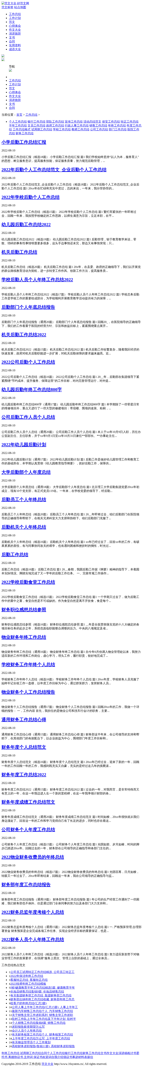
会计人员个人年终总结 (27, 1030)
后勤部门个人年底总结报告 (28, 307)
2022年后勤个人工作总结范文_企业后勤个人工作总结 (54, 169)
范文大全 (47, 1063)
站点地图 (20, 7)
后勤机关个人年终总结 (23, 527)
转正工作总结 (130, 121)
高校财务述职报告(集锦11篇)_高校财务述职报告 (43, 1046)
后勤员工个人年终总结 (23, 499)
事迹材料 (78, 1057)
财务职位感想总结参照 (23, 609)
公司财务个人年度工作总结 (28, 829)
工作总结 (15, 14)
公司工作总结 (99, 129)
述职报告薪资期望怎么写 (28, 1026)
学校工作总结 (62, 129)
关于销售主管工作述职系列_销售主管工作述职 (42, 1015)
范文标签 (7, 7)
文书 (12, 37)
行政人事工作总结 (77, 125)
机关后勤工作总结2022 (23, 334)
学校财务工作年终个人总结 (28, 664)
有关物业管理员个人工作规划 (31, 1042)
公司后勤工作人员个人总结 (28, 417)
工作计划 (15, 18)
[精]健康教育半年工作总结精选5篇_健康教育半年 (42, 987)
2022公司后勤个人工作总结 (28, 362)
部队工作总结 (55, 121)
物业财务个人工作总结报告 (28, 692)
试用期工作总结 (41, 129)
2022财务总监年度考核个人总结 (32, 912)
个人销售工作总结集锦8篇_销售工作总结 (39, 1022)
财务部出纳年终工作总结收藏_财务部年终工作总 (42, 999)
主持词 (28, 1057)
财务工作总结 (25, 133)
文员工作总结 (36, 125)
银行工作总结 (36, 121)
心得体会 (15, 25)
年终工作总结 (117, 125)
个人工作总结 (18, 121)
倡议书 (67, 1057)
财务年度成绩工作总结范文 (28, 802)
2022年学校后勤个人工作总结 (30, 197)
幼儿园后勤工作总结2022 (26, 224)
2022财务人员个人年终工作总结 (32, 939)
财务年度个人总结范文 (23, 747)
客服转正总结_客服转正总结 (29, 979)
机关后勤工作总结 (19, 252)
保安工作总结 (111, 121)
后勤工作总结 (14, 554)
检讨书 (131, 1053)
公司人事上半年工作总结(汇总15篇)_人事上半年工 (45, 1007)
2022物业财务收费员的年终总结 (32, 857)
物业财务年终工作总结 (23, 637)
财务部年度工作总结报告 (26, 884)
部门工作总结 (118, 129)
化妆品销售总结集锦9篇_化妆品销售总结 (37, 991)
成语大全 (15, 49)
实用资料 (15, 45)
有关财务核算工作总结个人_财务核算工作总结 (42, 1034)
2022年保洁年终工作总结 (26, 975)
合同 (12, 41)
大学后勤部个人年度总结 (26, 472)
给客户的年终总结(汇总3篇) (28, 1003)
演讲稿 (122, 1053)
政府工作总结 (55, 125)
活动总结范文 (92, 121)
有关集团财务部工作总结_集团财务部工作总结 (41, 995)
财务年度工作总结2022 (23, 774)
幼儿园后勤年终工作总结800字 (31, 389)
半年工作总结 (18, 125)
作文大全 (15, 29)
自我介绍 (57, 1057)
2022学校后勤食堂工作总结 (28, 582)
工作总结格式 (22, 129)
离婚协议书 (15, 1057)
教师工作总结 (80, 129)
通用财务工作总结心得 (23, 719)
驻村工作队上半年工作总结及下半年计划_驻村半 (44, 1018)
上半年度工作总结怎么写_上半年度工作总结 (41, 1038)
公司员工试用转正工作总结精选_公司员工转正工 (42, 972)
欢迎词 (46, 1057)
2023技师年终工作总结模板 (28, 983)
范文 (12, 21)
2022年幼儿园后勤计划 (23, 444)
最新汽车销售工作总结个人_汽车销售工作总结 (42, 1011)
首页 (19, 114)
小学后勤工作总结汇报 (23, 142)
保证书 (37, 1057)
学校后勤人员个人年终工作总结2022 (37, 279)
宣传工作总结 (74, 121)
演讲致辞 (15, 33)
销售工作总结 (98, 125)
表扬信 (88, 1057)
